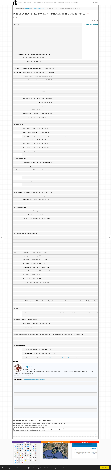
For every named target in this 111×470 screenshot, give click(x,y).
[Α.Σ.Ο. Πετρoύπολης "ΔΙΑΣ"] (15, 450)
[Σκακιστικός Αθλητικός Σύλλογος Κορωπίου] (36, 460)
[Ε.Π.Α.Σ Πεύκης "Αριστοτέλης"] (20, 453)
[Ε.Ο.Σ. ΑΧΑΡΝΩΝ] (18, 453)
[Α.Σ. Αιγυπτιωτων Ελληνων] (23, 448)
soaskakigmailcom (50, 357)
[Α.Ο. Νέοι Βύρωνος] (25, 446)
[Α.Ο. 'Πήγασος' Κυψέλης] (33, 444)
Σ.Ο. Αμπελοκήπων (26, 16)
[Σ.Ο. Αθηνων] (15, 457)
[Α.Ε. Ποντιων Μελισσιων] (23, 444)
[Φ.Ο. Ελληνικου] (23, 462)
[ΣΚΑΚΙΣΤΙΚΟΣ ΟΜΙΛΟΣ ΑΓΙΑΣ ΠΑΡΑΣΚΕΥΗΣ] (15, 462)
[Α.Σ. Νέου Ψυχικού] (28, 448)
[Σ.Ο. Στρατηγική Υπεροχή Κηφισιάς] (20, 460)
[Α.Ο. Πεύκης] (33, 446)
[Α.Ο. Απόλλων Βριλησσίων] (36, 444)
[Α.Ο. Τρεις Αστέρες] (36, 446)
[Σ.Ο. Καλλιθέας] (25, 458)
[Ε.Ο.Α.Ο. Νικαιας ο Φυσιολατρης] (15, 453)
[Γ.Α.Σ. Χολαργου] (28, 450)
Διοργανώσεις (38, 2)
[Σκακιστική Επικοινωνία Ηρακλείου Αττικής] (33, 460)
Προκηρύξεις (27, 8)
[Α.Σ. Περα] (33, 448)
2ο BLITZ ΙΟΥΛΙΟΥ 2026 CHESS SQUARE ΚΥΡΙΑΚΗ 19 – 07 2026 (29, 431)
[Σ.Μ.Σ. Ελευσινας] (33, 455)
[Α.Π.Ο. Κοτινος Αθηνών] (20, 448)
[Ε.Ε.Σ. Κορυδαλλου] (36, 450)
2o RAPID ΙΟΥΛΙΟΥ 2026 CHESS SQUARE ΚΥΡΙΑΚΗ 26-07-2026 (29, 427)
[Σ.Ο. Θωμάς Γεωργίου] (23, 458)
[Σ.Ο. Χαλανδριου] (25, 460)
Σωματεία (61, 2)
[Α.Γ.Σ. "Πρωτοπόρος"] (20, 444)
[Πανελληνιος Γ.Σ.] (18, 455)
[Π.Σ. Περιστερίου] (36, 452)
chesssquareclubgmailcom (66, 357)
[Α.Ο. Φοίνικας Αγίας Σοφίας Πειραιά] (15, 448)
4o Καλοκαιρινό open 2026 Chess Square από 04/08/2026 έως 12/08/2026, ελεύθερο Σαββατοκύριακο (39, 423)
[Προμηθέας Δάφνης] (25, 455)
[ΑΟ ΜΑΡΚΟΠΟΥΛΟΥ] (20, 450)
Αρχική (20, 2)
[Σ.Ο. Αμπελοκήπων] (18, 458)
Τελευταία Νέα (27, 2)
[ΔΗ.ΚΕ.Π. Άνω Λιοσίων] (33, 450)
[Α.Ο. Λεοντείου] (23, 446)
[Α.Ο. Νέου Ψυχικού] (28, 446)
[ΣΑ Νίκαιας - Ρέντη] (28, 460)
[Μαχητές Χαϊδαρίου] (28, 453)
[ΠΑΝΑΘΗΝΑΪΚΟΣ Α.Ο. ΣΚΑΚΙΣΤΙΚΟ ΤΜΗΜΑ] (15, 455)
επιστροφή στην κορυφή (92, 433)
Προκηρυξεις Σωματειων (38, 8)
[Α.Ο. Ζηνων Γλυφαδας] (18, 446)
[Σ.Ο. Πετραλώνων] (18, 460)
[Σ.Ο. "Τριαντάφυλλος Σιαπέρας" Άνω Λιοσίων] (36, 455)
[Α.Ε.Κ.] (25, 444)
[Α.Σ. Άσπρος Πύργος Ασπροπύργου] (25, 448)
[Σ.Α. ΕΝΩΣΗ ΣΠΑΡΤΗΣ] (28, 455)
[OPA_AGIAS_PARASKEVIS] (15, 444)
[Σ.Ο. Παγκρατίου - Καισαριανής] (33, 458)
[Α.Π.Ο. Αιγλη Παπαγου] (18, 448)
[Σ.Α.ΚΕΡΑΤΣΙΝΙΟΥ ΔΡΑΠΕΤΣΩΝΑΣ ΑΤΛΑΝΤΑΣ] (30, 455)
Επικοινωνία (74, 2)
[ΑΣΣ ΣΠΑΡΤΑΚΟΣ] (25, 450)
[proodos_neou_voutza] (18, 444)
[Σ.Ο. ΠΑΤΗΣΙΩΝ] (36, 458)
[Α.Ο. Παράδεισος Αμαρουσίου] (30, 446)
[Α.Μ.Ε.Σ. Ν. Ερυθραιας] (30, 444)
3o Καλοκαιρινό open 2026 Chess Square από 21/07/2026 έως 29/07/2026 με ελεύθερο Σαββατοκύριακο (40, 429)
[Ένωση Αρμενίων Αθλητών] (23, 453)
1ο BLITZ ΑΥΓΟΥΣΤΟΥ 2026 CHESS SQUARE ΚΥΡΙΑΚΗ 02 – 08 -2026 (30, 425)
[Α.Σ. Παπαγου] (30, 448)
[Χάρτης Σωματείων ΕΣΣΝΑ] (59, 452)
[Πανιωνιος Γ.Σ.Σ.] (20, 455)
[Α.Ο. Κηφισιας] (20, 446)
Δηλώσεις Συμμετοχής (50, 2)
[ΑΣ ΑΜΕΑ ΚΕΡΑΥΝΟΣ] (23, 450)
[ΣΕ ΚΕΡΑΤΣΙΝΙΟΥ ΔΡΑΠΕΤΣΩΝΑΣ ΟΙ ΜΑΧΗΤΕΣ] (30, 460)
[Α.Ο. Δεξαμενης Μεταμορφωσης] (15, 446)
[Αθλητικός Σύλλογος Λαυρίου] (18, 450)
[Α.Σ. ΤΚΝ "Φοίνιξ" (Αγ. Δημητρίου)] (36, 448)
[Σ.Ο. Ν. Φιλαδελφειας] (30, 458)
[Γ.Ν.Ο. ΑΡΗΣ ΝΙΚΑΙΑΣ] (30, 450)
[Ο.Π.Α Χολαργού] (30, 453)
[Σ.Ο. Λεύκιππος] (28, 458)
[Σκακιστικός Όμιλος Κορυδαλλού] (20, 462)
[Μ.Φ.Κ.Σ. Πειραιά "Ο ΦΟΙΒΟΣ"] (25, 453)
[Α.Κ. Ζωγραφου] (28, 444)
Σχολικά (67, 2)
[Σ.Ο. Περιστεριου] (15, 460)
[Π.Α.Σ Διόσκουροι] (33, 453)
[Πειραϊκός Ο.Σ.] (23, 455)
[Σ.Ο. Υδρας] (23, 460)
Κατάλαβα (104, 468)
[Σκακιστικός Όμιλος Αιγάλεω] (18, 462)
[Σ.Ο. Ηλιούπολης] (20, 458)
